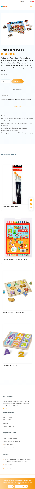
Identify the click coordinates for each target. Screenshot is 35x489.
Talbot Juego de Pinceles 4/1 (11, 206)
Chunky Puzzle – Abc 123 (10, 365)
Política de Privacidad (21, 486)
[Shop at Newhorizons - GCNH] (4, 6)
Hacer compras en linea (10, 438)
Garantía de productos (10, 448)
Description (17, 106)
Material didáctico (26, 99)
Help (22, 1)
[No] (33, 484)
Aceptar (11, 486)
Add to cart (17, 81)
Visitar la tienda (8, 445)
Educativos (11, 99)
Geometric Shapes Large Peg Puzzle (13, 312)
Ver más (5, 408)
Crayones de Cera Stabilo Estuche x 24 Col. (15, 259)
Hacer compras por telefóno (12, 441)
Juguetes (17, 99)
